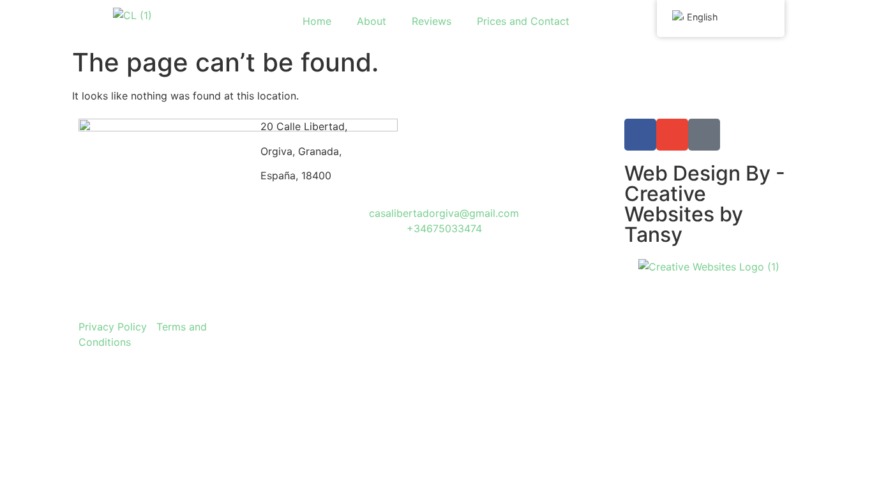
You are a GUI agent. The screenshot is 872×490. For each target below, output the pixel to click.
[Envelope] (672, 135)
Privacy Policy (113, 326)
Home (317, 21)
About (371, 21)
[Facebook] (640, 135)
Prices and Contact (523, 21)
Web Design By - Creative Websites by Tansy (704, 204)
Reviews (431, 21)
